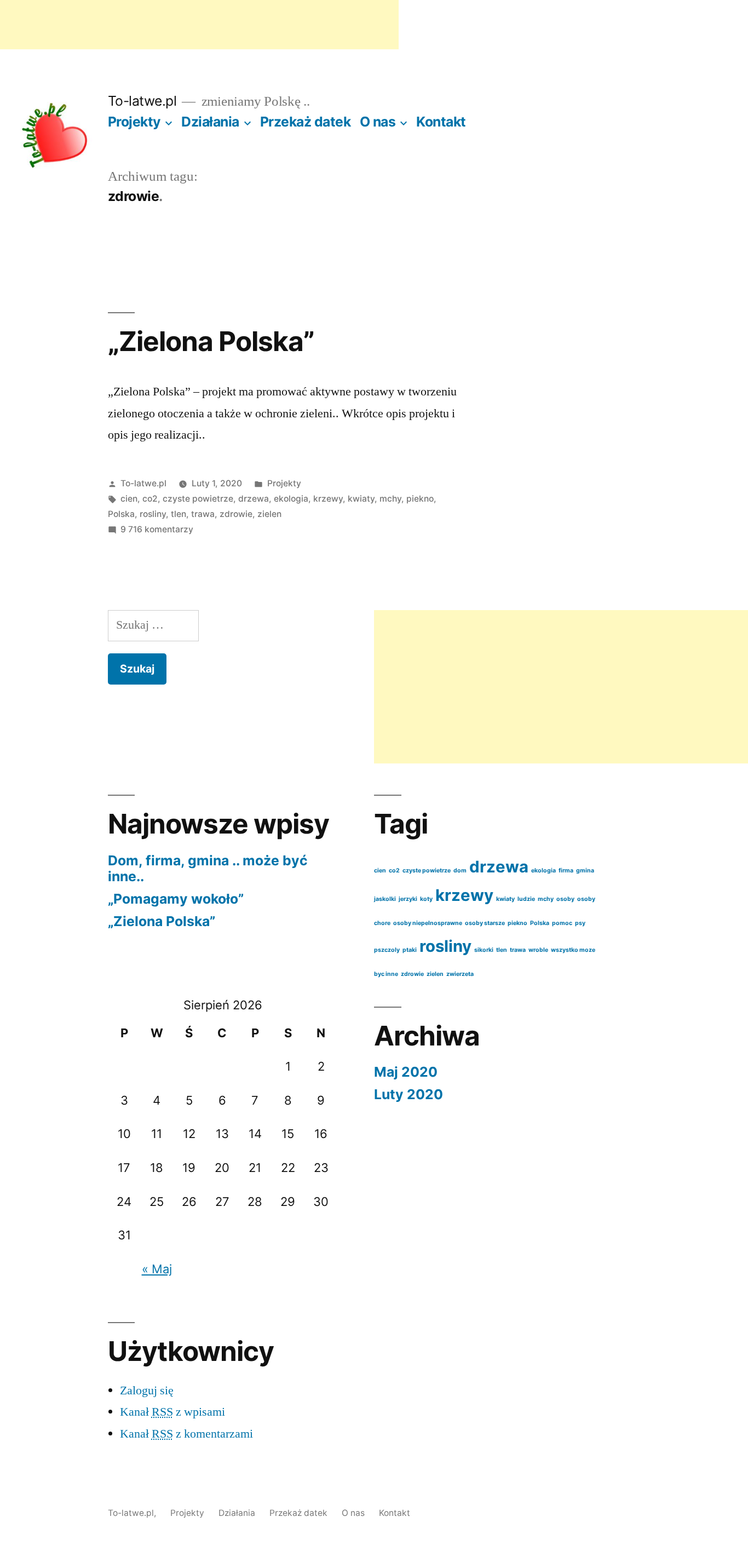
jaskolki (385, 899)
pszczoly (387, 949)
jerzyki (408, 899)
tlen (178, 514)
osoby (565, 899)
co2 (150, 498)
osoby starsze (485, 923)
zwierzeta (460, 974)
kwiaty (361, 498)
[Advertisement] (199, 24)
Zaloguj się (147, 1390)
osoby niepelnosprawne (427, 923)
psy (580, 923)
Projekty (134, 121)
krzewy (328, 498)
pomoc (562, 923)
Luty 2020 (408, 1094)
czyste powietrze (198, 498)
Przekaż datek (305, 121)
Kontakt (441, 121)
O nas (378, 121)
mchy (390, 498)
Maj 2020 (406, 1072)
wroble (538, 949)
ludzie (526, 899)
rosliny (153, 514)
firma (566, 870)
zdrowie (236, 514)
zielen (269, 514)
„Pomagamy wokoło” (176, 898)
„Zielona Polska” (211, 341)
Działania (210, 121)
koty (426, 899)
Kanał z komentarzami (186, 1433)
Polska (121, 514)
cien (128, 498)
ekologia (291, 498)
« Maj (157, 1269)
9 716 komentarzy (156, 529)
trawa (203, 514)
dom (460, 870)
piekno (420, 498)
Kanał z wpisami (172, 1412)
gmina (585, 870)
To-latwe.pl (142, 101)
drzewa (253, 498)
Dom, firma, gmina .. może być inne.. (208, 868)
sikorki (483, 949)
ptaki (409, 949)
